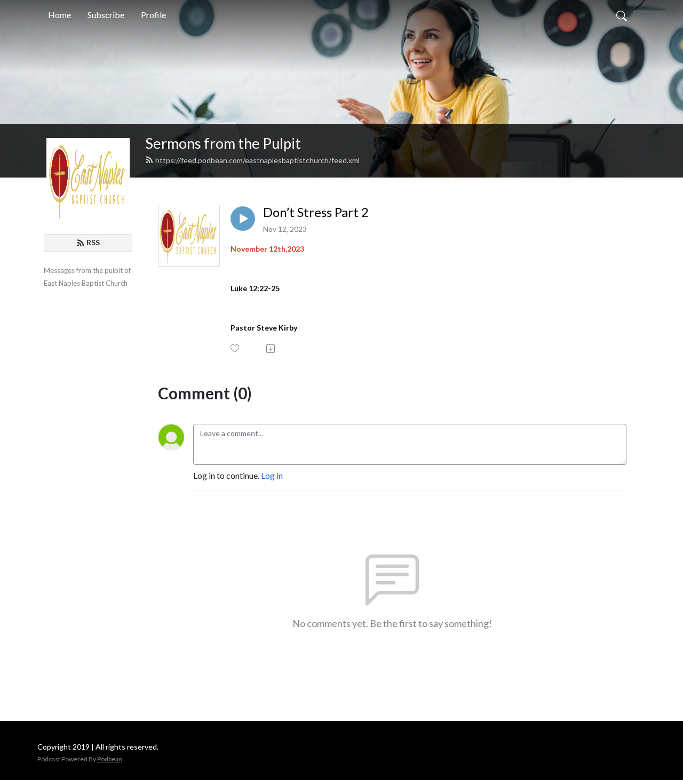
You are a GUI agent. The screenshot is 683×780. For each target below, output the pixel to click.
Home (59, 15)
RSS (93, 242)
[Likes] (235, 348)
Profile (153, 15)
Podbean (109, 759)
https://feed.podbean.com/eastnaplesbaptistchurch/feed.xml (257, 160)
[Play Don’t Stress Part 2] (243, 218)
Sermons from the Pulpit (223, 143)
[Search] (621, 15)
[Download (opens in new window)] (271, 348)
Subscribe (106, 15)
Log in (272, 475)
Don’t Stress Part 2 (316, 212)
